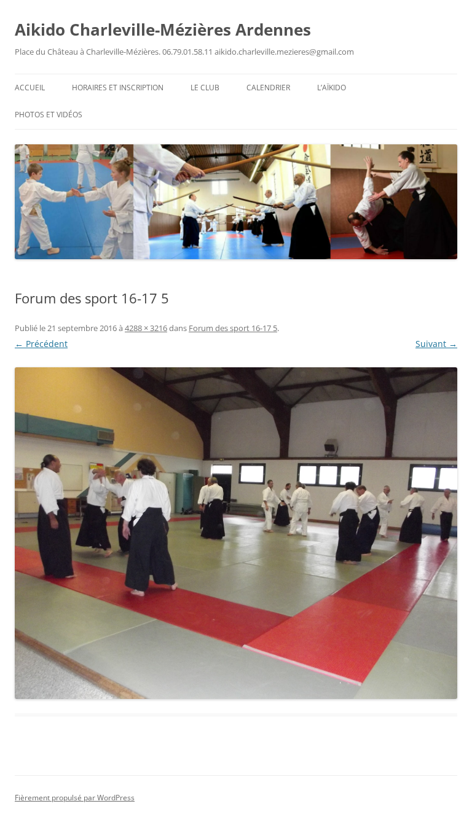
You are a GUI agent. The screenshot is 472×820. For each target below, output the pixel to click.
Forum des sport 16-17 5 (233, 328)
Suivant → (436, 343)
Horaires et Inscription (117, 87)
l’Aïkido (331, 87)
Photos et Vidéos (48, 114)
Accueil (30, 87)
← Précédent (41, 343)
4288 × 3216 (146, 328)
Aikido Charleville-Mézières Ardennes (163, 29)
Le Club (205, 87)
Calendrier (268, 87)
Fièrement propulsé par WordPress (75, 797)
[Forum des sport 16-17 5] (236, 533)
